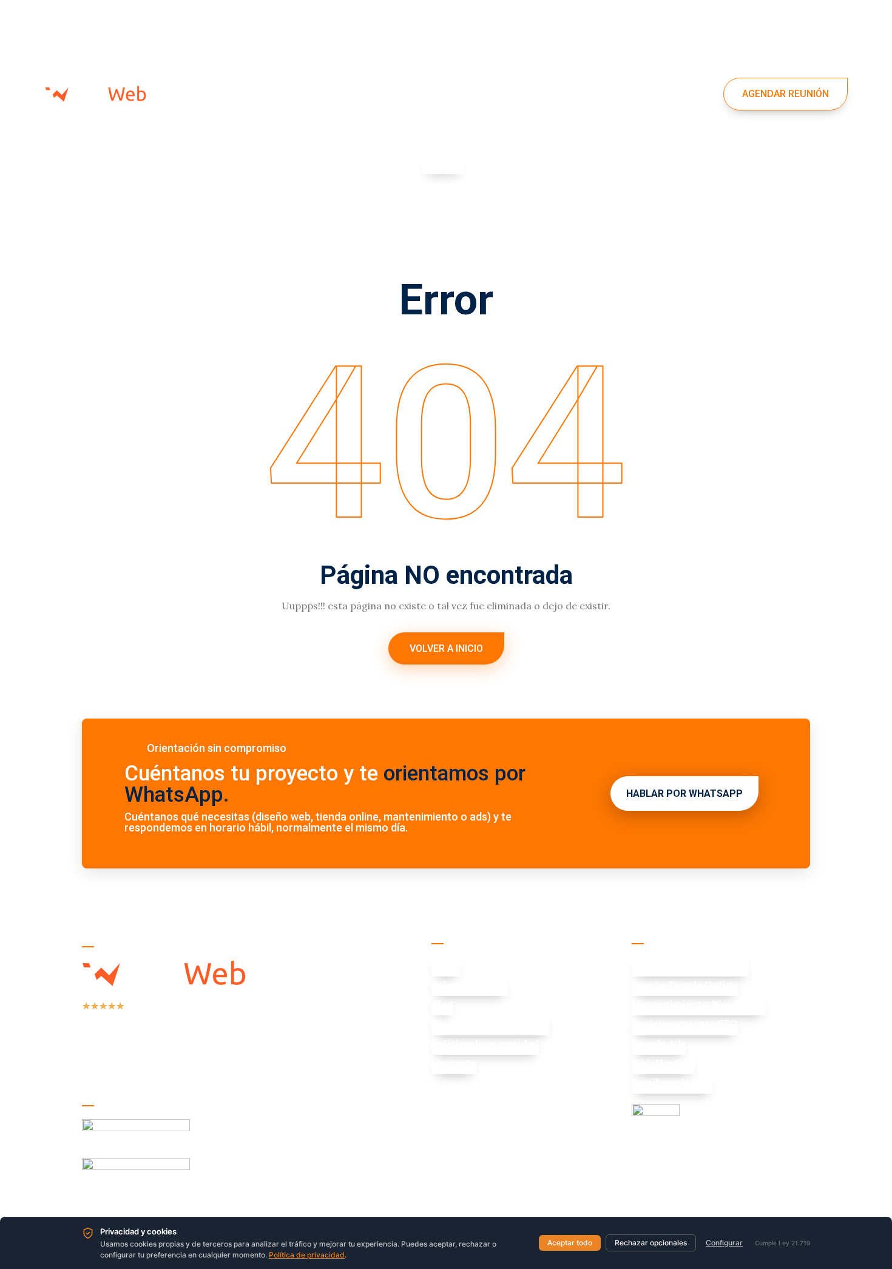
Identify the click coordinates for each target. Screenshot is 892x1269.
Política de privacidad (485, 1043)
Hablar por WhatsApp (684, 793)
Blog (442, 1004)
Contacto (209, 118)
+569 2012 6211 (495, 1091)
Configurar (724, 1242)
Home (197, 69)
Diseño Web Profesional (690, 965)
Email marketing (672, 1082)
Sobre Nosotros (469, 984)
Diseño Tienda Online (685, 984)
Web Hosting (663, 1063)
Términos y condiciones (490, 1023)
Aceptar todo (569, 1242)
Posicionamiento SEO (685, 1023)
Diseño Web (261, 69)
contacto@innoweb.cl (508, 1116)
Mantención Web (491, 69)
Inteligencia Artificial (624, 69)
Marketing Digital (369, 69)
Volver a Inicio (446, 648)
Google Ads (659, 1043)
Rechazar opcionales (651, 1242)
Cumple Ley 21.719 (782, 1243)
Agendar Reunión (785, 94)
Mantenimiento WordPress (698, 1004)
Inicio (446, 965)
